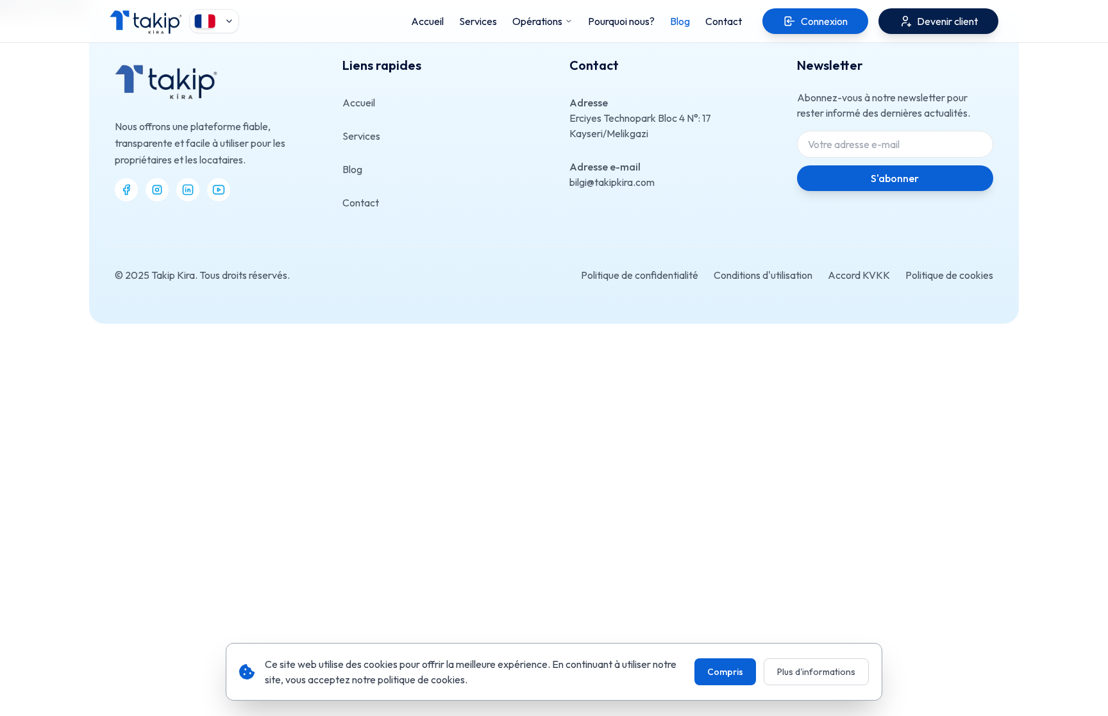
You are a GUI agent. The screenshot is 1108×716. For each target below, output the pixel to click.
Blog (352, 169)
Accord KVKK (859, 275)
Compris (725, 672)
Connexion (824, 21)
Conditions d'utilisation (763, 275)
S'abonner (895, 178)
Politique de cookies (949, 275)
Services (361, 135)
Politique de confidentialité (639, 275)
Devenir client (947, 21)
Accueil (358, 102)
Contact (360, 202)
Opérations (537, 21)
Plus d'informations (816, 672)
